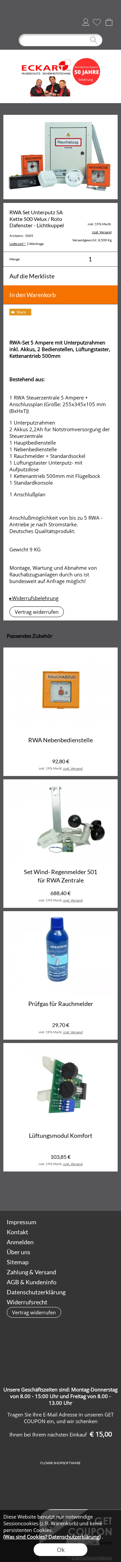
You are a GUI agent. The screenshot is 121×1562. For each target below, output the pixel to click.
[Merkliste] (96, 22)
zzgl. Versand (73, 768)
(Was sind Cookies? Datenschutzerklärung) (51, 1536)
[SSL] (73, 1347)
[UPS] (46, 1347)
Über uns (18, 1252)
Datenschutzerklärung (36, 1292)
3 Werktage (26, 244)
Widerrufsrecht (27, 1302)
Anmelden (85, 22)
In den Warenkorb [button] (32, 294)
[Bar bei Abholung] (99, 1347)
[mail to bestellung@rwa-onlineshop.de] (72, 1193)
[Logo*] (60, 52)
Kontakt (17, 1232)
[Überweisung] (46, 1362)
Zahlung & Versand (31, 1272)
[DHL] (20, 1347)
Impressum (21, 1222)
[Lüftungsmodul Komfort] (60, 1085)
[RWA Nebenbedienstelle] (60, 690)
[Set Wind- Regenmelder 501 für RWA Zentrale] (60, 821)
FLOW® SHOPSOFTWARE (60, 1463)
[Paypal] (73, 1362)
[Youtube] (108, 1193)
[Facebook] (90, 1193)
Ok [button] (61, 1550)
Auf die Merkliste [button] (31, 276)
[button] (12, 22)
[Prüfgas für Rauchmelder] (60, 953)
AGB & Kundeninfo (31, 1282)
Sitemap (18, 1262)
